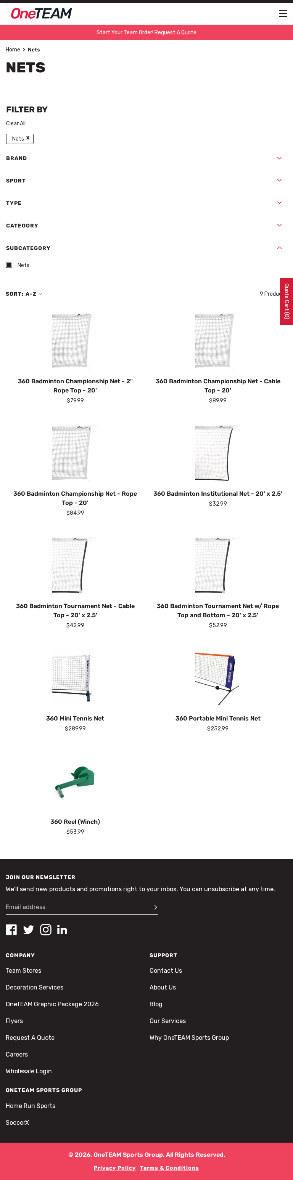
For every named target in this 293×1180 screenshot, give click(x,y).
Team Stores (23, 970)
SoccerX (17, 1122)
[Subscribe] (152, 907)
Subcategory (28, 248)
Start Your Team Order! (146, 32)
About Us (163, 987)
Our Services (168, 1021)
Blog (156, 1004)
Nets (18, 139)
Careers (17, 1054)
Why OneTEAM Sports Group (189, 1037)
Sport (16, 181)
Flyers (14, 1021)
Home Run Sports (30, 1106)
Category (22, 226)
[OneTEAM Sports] (41, 13)
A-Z (31, 294)
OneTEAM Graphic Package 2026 (52, 1004)
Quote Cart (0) (286, 301)
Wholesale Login (29, 1071)
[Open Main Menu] (283, 13)
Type (14, 203)
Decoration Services (34, 987)
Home (13, 49)
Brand (16, 158)
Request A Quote (30, 1037)
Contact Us (166, 970)
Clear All (16, 123)
